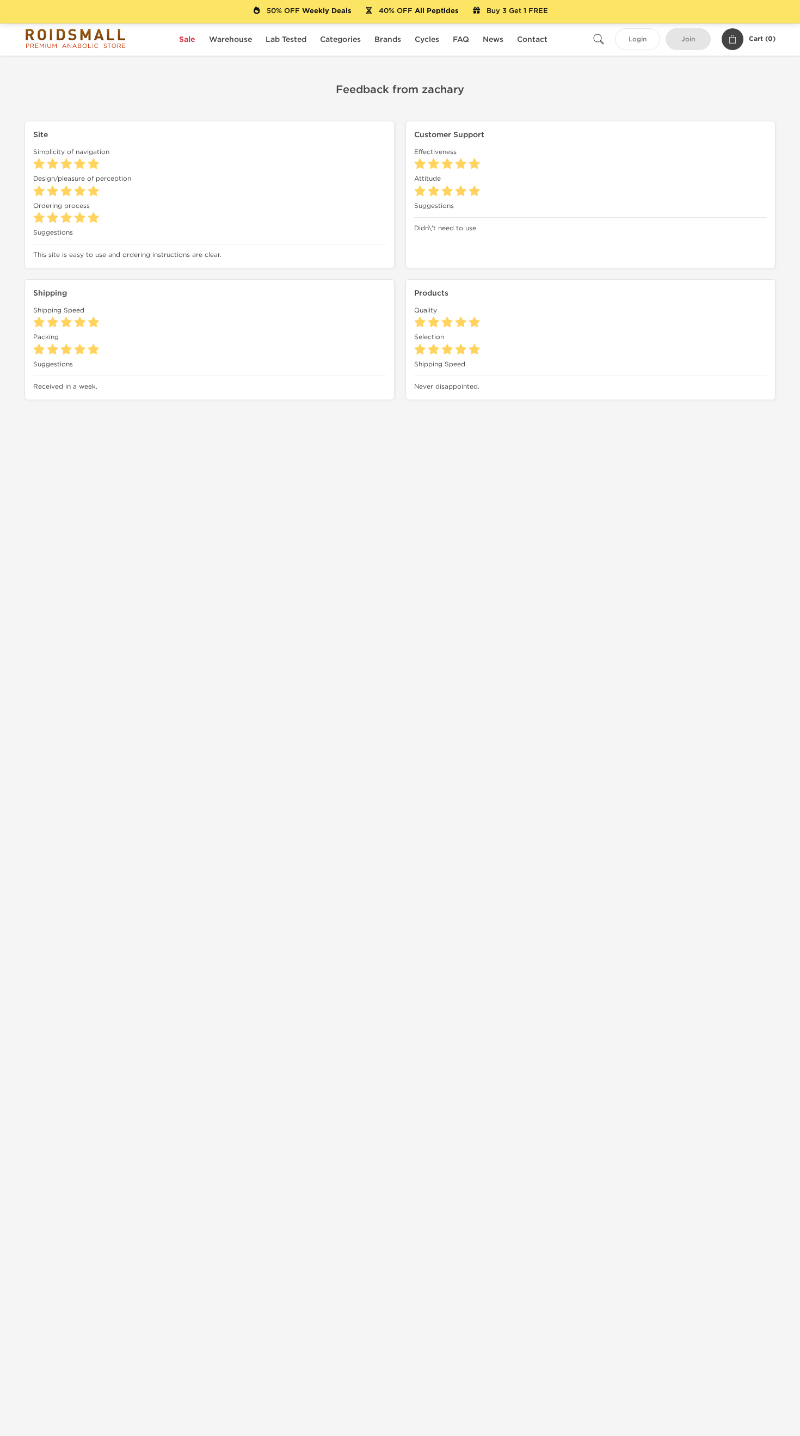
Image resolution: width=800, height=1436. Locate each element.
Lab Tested (286, 39)
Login (638, 39)
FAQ (461, 39)
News (493, 39)
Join (688, 39)
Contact (532, 39)
